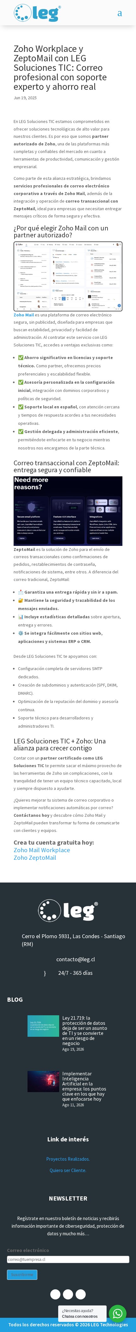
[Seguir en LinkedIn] (81, 1294)
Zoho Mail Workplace (42, 850)
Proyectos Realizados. (68, 1159)
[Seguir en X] (68, 1294)
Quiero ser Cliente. (68, 1170)
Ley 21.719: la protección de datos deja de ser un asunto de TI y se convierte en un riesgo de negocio (84, 1030)
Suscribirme (22, 1274)
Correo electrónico (28, 1250)
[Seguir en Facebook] (55, 1294)
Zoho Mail (24, 315)
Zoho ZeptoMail (35, 857)
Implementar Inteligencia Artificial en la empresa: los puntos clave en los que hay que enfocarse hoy (84, 1086)
